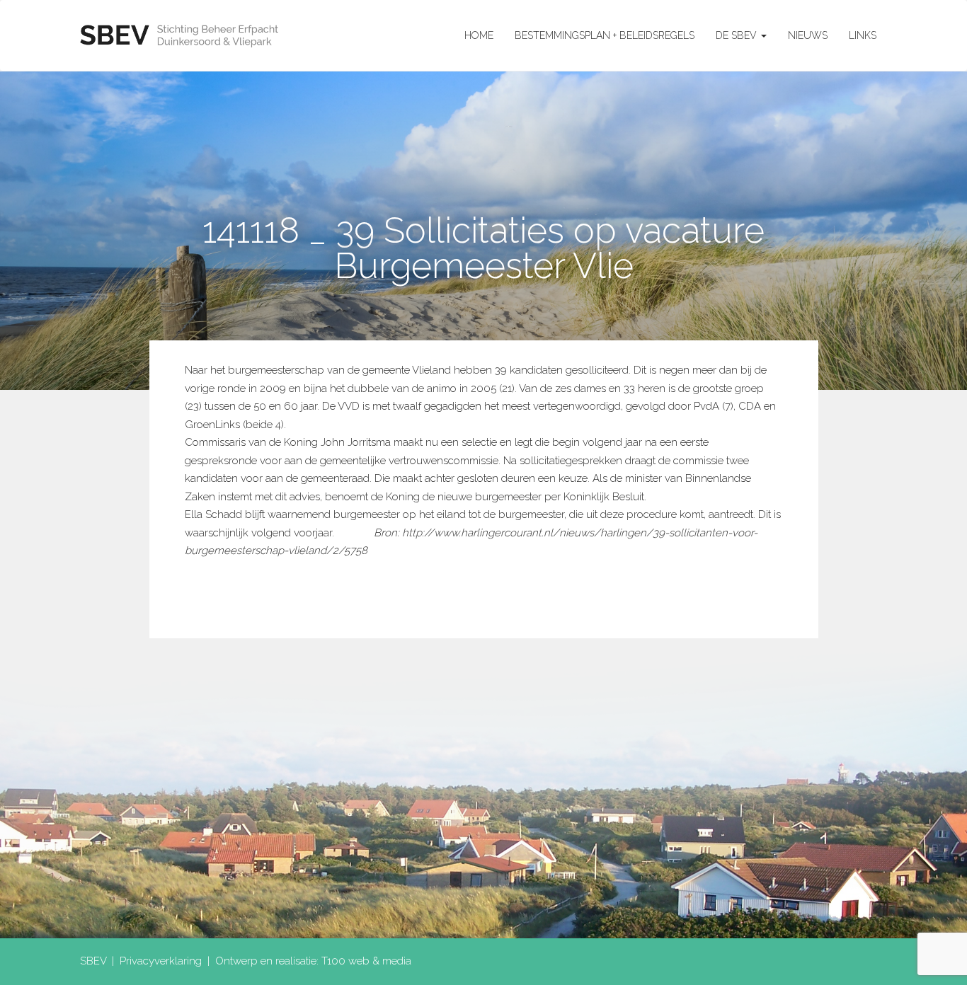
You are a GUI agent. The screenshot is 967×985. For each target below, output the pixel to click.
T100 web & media (366, 961)
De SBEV (738, 35)
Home (478, 35)
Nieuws (808, 35)
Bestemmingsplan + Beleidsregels (604, 35)
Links (862, 35)
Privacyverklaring (161, 961)
